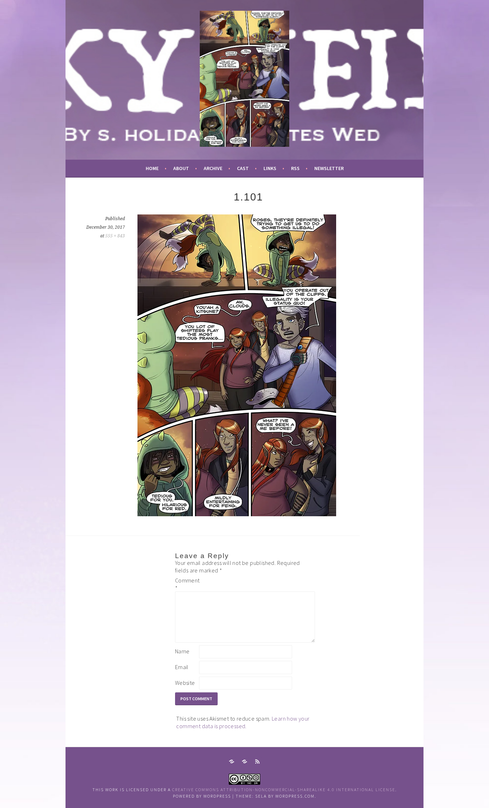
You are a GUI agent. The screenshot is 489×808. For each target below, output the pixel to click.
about (181, 168)
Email (182, 667)
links (269, 168)
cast (243, 168)
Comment (186, 584)
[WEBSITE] (231, 761)
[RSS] (257, 761)
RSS (295, 168)
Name (182, 651)
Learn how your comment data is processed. (242, 722)
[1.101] (236, 514)
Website (185, 682)
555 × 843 (115, 235)
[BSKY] (244, 761)
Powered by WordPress (202, 796)
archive (213, 168)
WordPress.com (295, 796)
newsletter (329, 168)
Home (152, 168)
